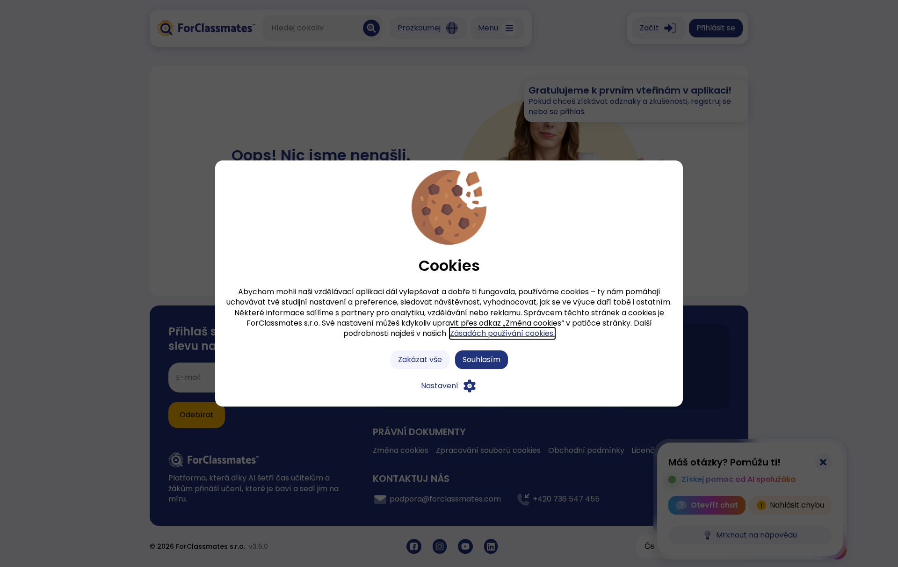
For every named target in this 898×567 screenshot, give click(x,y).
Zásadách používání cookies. (502, 333)
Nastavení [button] (439, 385)
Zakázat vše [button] (420, 359)
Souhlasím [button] (481, 359)
